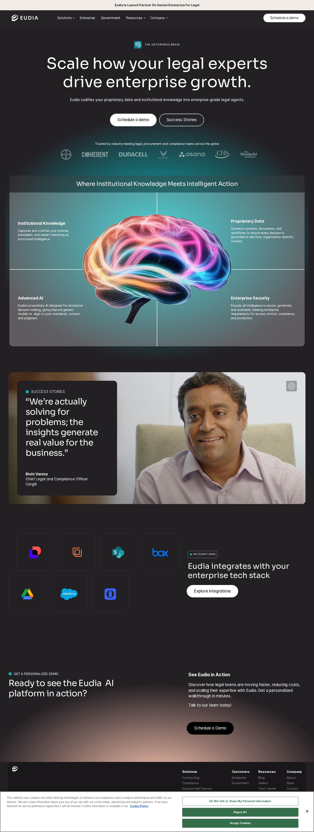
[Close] (307, 811)
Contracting (190, 777)
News (290, 783)
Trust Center (267, 788)
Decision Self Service (197, 788)
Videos (263, 783)
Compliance (190, 783)
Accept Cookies (240, 823)
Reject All (240, 812)
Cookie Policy (139, 806)
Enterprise (239, 777)
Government (240, 783)
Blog (261, 777)
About (291, 777)
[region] (157, 811)
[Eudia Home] (25, 18)
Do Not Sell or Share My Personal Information (240, 801)
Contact (292, 788)
